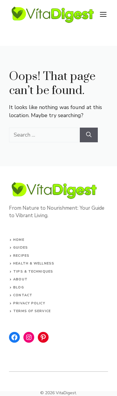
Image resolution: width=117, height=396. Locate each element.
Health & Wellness (33, 263)
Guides (20, 247)
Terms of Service (32, 311)
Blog (18, 287)
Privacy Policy (29, 303)
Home (18, 240)
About (20, 279)
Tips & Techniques (33, 271)
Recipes (21, 255)
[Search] (89, 135)
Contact (22, 295)
